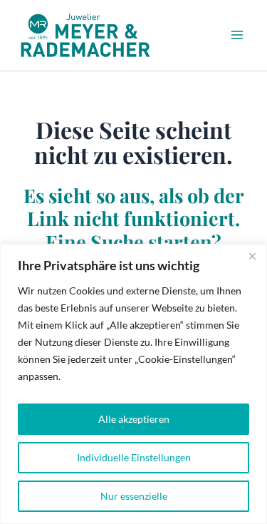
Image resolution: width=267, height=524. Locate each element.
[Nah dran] (252, 255)
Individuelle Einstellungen (134, 457)
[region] (133, 384)
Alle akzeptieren (133, 419)
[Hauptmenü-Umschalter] (237, 35)
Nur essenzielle (133, 496)
